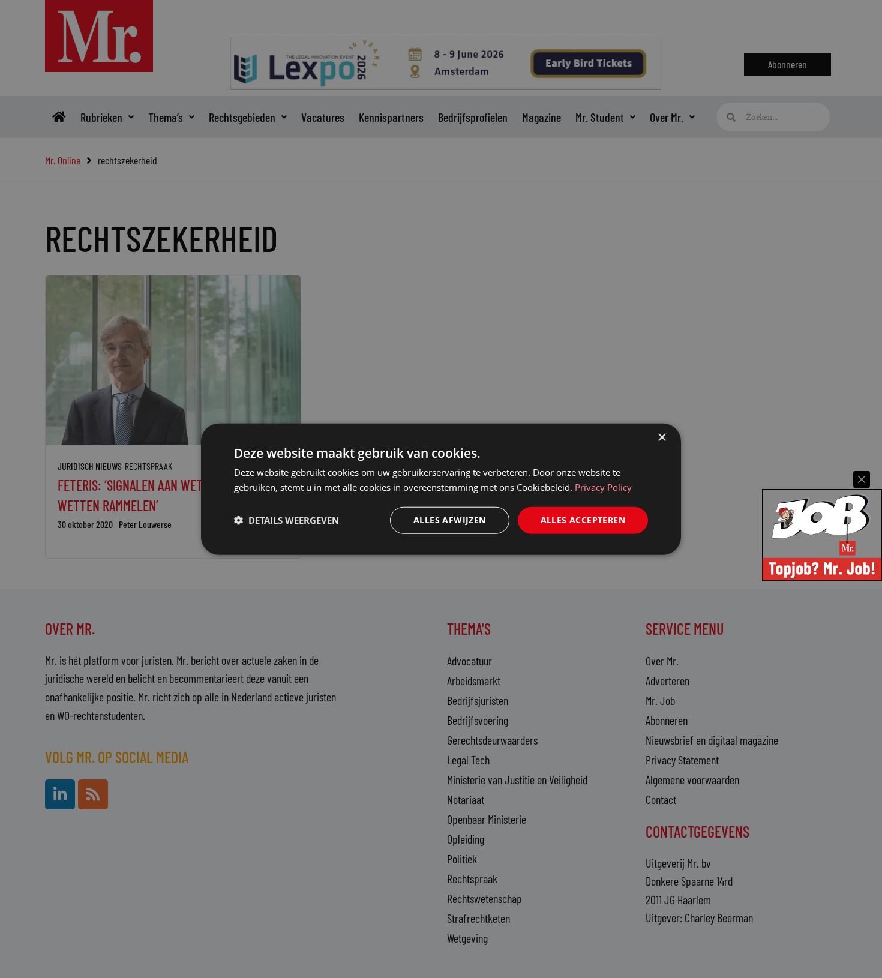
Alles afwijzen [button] (449, 520)
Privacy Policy (603, 487)
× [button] (661, 437)
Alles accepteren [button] (583, 520)
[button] (286, 520)
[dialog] (441, 489)
